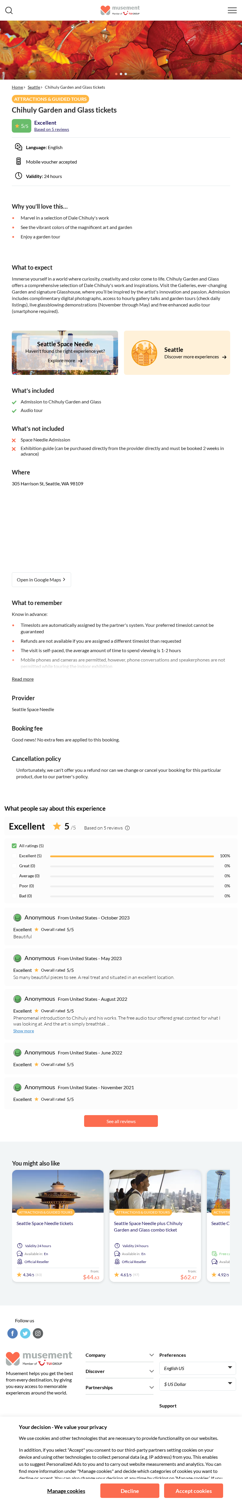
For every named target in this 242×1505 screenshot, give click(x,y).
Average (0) (29, 875)
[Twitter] (24, 1333)
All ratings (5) (31, 845)
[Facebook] (12, 1333)
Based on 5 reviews (51, 129)
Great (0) (27, 865)
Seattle (34, 87)
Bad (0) (25, 895)
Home (17, 87)
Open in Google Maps (39, 579)
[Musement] (120, 10)
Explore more (62, 360)
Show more (23, 1030)
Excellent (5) (30, 855)
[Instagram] (37, 1333)
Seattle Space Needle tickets (45, 1223)
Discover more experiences (192, 356)
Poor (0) (26, 885)
